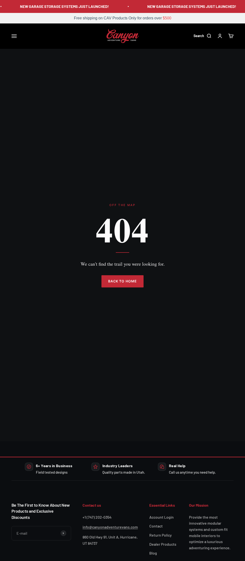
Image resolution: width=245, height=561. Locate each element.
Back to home (122, 281)
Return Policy (160, 535)
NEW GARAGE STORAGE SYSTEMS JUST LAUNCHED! (62, 6)
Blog (153, 553)
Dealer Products (162, 544)
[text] (122, 18)
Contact (156, 526)
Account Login (161, 517)
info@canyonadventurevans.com (110, 527)
